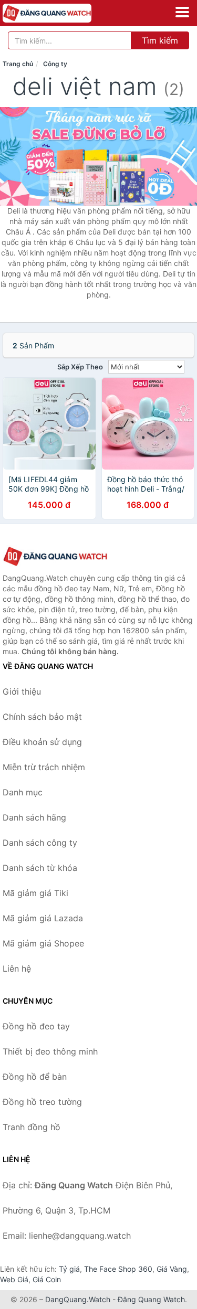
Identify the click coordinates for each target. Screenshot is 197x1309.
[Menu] (182, 12)
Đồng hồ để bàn (35, 1076)
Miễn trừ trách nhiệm (44, 767)
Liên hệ (17, 968)
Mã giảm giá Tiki (35, 893)
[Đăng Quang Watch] (55, 556)
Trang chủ (18, 64)
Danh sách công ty (40, 842)
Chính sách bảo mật (42, 716)
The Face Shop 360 (118, 1268)
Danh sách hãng (34, 817)
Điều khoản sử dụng (42, 742)
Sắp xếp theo (80, 367)
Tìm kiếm (160, 40)
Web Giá (14, 1279)
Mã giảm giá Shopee (43, 943)
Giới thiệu (22, 691)
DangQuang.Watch (77, 1299)
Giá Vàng (172, 1268)
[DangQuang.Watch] (64, 13)
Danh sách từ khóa (40, 868)
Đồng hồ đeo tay (36, 1026)
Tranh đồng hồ (31, 1127)
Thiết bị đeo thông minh (50, 1051)
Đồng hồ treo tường (42, 1102)
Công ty (55, 64)
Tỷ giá (69, 1268)
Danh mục (23, 792)
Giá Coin (47, 1279)
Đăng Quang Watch (151, 1299)
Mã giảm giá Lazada (43, 918)
